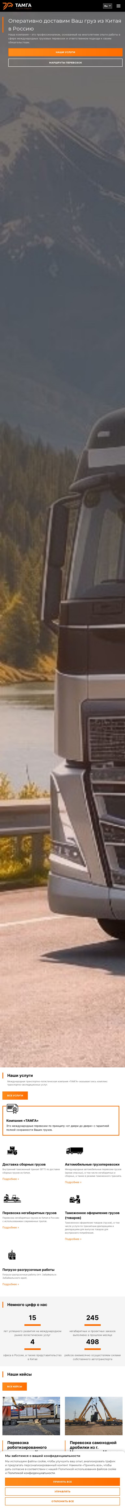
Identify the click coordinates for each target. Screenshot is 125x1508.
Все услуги (15, 1095)
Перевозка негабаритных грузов (29, 1213)
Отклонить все (62, 1501)
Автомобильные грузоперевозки (92, 1164)
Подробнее (10, 1179)
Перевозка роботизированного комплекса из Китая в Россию (28, 1449)
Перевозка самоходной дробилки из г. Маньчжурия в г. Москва (94, 1447)
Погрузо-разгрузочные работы (28, 1270)
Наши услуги (65, 52)
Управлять (62, 1491)
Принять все (62, 1481)
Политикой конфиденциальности (31, 1473)
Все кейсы (14, 1386)
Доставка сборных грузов (24, 1164)
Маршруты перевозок (65, 62)
